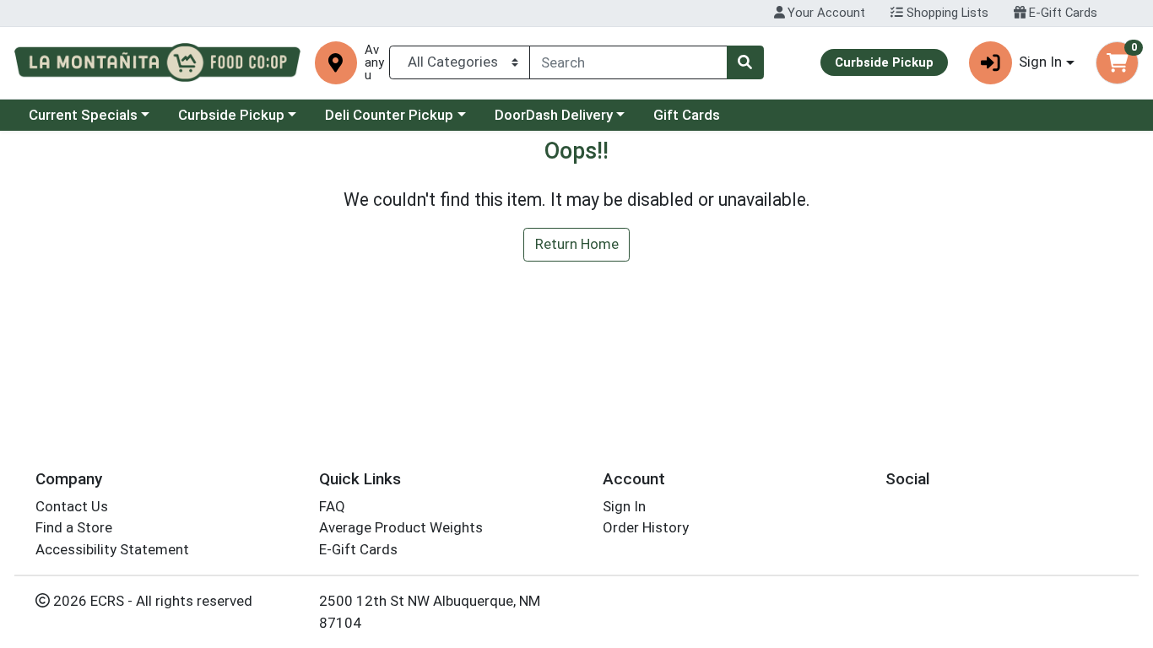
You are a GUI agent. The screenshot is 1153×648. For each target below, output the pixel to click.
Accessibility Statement (112, 549)
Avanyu (374, 63)
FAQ (332, 506)
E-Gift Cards (1061, 12)
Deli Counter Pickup (389, 114)
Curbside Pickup (231, 114)
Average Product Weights (401, 527)
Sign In (624, 506)
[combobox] (628, 62)
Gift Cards (686, 114)
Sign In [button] (1040, 61)
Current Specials (83, 114)
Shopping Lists (945, 12)
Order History (646, 527)
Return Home (577, 243)
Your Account (824, 12)
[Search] (745, 62)
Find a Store (73, 527)
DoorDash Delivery (554, 114)
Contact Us (71, 506)
